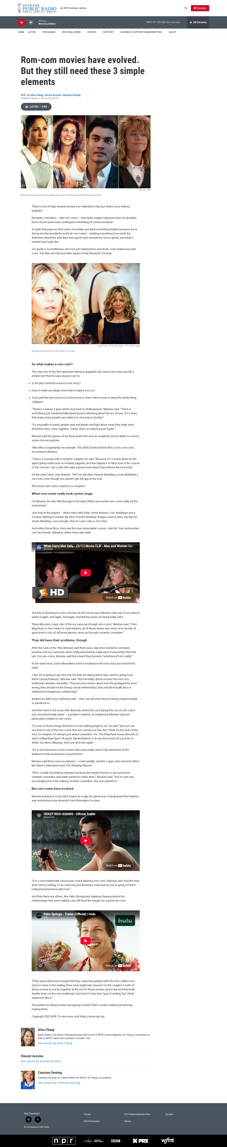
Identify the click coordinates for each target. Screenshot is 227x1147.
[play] (21, 22)
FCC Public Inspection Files (137, 1114)
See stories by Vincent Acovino (41, 1061)
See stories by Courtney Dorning (59, 1082)
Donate (201, 8)
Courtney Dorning (71, 95)
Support (108, 32)
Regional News (71, 32)
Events (92, 32)
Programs (48, 32)
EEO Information (92, 1121)
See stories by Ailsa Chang (55, 1043)
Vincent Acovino (52, 95)
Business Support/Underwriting (141, 32)
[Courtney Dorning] (28, 1080)
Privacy (87, 1114)
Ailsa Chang (37, 95)
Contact (169, 1114)
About (173, 32)
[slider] (35, 22)
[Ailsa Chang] (28, 1037)
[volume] (31, 22)
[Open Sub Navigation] (38, 32)
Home (21, 32)
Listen (32, 32)
